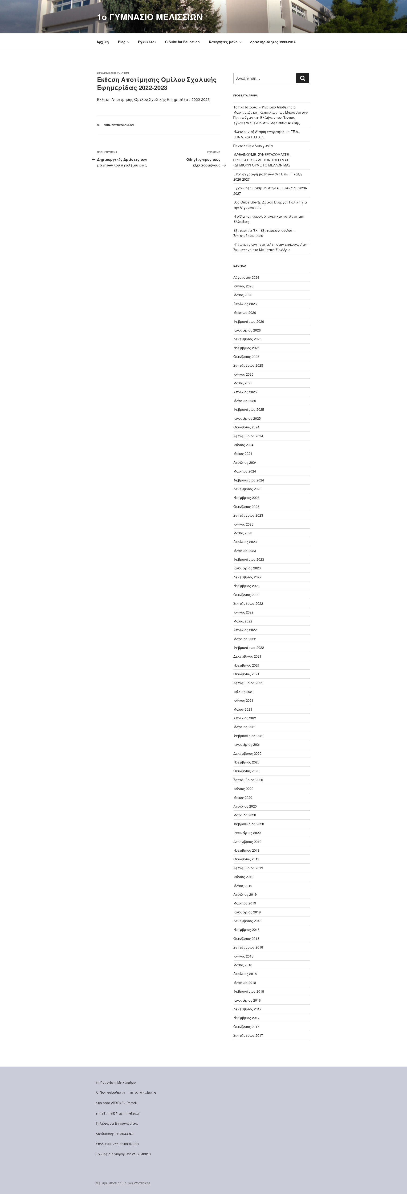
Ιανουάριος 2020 (247, 832)
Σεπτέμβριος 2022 (248, 603)
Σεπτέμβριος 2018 (248, 947)
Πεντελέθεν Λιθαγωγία (253, 145)
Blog (122, 41)
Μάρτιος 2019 (244, 903)
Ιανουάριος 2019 (247, 912)
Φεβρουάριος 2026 (248, 321)
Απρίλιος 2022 (245, 629)
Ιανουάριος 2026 (247, 330)
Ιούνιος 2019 (243, 876)
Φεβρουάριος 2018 (248, 991)
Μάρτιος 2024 (244, 471)
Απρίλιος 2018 (245, 973)
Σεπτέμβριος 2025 (248, 365)
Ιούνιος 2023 (243, 524)
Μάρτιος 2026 (244, 312)
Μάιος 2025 (242, 383)
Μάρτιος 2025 (244, 400)
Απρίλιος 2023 (245, 541)
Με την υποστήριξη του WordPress (123, 1183)
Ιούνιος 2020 (243, 788)
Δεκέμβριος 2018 (247, 920)
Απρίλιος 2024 (245, 462)
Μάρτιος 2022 (244, 638)
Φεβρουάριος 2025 (248, 409)
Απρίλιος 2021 (245, 718)
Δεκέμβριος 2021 (247, 656)
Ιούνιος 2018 (243, 956)
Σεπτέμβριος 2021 (248, 682)
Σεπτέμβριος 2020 (248, 779)
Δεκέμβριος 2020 (247, 753)
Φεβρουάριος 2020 (248, 823)
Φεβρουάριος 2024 (248, 480)
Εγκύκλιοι (147, 41)
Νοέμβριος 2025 (246, 347)
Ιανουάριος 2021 (247, 744)
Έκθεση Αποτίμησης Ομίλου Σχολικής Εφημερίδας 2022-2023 (153, 99)
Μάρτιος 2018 (244, 982)
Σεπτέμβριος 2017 (248, 1035)
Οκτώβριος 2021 (246, 674)
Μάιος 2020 (242, 797)
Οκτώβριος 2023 (246, 506)
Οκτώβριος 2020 (246, 770)
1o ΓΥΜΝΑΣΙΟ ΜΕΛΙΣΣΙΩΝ (150, 16)
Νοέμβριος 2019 (246, 850)
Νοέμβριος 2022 (246, 585)
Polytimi (123, 73)
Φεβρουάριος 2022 (248, 647)
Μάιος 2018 (242, 964)
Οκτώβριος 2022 (246, 594)
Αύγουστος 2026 (246, 277)
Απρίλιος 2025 (245, 392)
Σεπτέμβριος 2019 (248, 868)
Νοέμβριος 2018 (246, 929)
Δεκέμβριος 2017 (247, 1009)
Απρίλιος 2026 (245, 303)
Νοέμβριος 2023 (246, 497)
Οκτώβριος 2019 (246, 859)
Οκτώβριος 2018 (246, 938)
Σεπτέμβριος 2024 (248, 436)
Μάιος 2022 (242, 621)
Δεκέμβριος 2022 (247, 577)
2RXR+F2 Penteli (124, 1102)
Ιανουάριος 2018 (247, 1000)
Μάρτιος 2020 (244, 815)
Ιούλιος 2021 (243, 691)
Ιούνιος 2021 (243, 700)
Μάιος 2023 (242, 533)
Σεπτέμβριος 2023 (248, 515)
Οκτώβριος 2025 (246, 356)
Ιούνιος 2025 (243, 374)
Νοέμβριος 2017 (246, 1017)
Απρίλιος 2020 (245, 806)
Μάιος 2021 (242, 709)
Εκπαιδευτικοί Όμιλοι (119, 125)
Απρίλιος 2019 (245, 894)
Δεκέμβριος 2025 (247, 338)
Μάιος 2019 (242, 885)
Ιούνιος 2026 (243, 286)
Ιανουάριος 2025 (247, 418)
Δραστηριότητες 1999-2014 (273, 41)
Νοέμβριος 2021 (246, 665)
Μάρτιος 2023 (244, 550)
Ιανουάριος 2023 (247, 568)
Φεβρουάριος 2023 (248, 559)
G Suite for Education (182, 41)
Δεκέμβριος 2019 (247, 841)
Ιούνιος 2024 (243, 444)
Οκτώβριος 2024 (246, 427)
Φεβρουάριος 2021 (248, 735)
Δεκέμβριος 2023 (247, 488)
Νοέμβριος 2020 (246, 762)
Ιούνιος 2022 (243, 612)
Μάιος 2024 (242, 453)
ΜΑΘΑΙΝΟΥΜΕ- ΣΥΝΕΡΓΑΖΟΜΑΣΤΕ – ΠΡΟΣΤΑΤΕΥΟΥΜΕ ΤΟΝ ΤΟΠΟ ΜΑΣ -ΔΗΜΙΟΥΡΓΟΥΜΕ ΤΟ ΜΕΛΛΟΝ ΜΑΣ (262, 159)
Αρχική (103, 41)
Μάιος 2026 (242, 294)
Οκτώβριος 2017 (246, 1026)
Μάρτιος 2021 (244, 726)
